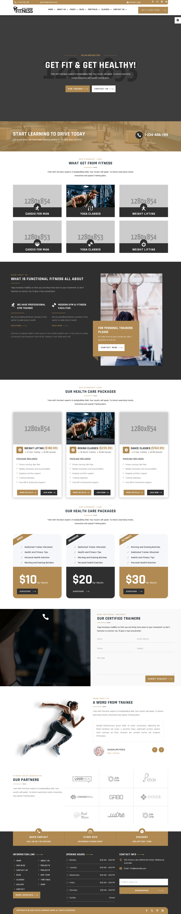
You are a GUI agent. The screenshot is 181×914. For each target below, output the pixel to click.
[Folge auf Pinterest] (157, 910)
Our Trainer (75, 88)
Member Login (135, 2)
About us (45, 860)
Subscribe (25, 591)
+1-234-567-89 (23, 2)
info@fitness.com (50, 2)
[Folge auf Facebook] (152, 1)
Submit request (157, 679)
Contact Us (119, 9)
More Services (24, 895)
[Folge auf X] (157, 1)
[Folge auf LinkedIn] (166, 1)
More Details (26, 492)
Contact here (109, 347)
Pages (73, 9)
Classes (105, 9)
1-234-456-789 (156, 134)
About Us (61, 9)
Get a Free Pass (151, 10)
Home (50, 9)
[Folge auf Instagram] (162, 1)
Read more (16, 326)
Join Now (47, 492)
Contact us (101, 88)
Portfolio (92, 9)
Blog (82, 9)
